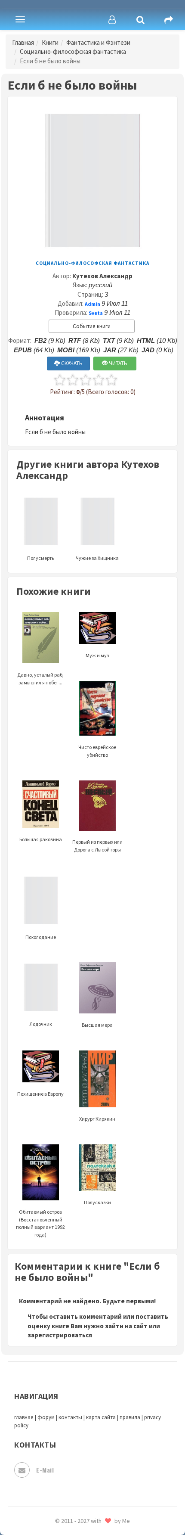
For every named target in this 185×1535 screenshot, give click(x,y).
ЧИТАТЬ (117, 363)
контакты (70, 1417)
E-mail (45, 1469)
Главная (23, 42)
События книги (92, 326)
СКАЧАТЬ (71, 363)
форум (46, 1417)
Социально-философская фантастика (73, 51)
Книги (50, 42)
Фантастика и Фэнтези (98, 42)
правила (130, 1417)
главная (24, 1417)
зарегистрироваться (60, 1335)
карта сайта (101, 1417)
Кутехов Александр (102, 276)
